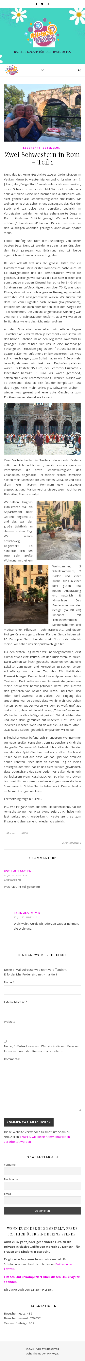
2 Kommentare (71, 842)
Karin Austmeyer (27, 913)
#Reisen (11, 833)
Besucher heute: (15, 1313)
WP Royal (52, 1353)
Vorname (10, 1164)
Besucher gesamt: (16, 1318)
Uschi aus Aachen (17, 871)
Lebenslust (52, 147)
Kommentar (12, 1059)
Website (9, 1022)
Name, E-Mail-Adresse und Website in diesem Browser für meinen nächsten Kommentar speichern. (41, 1048)
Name (9, 982)
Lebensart (32, 147)
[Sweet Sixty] (42, 32)
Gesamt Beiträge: (16, 1323)
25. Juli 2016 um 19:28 (15, 875)
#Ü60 (25, 833)
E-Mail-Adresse (15, 1002)
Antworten (12, 880)
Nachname (11, 1179)
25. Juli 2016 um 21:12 (25, 917)
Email (7, 1194)
